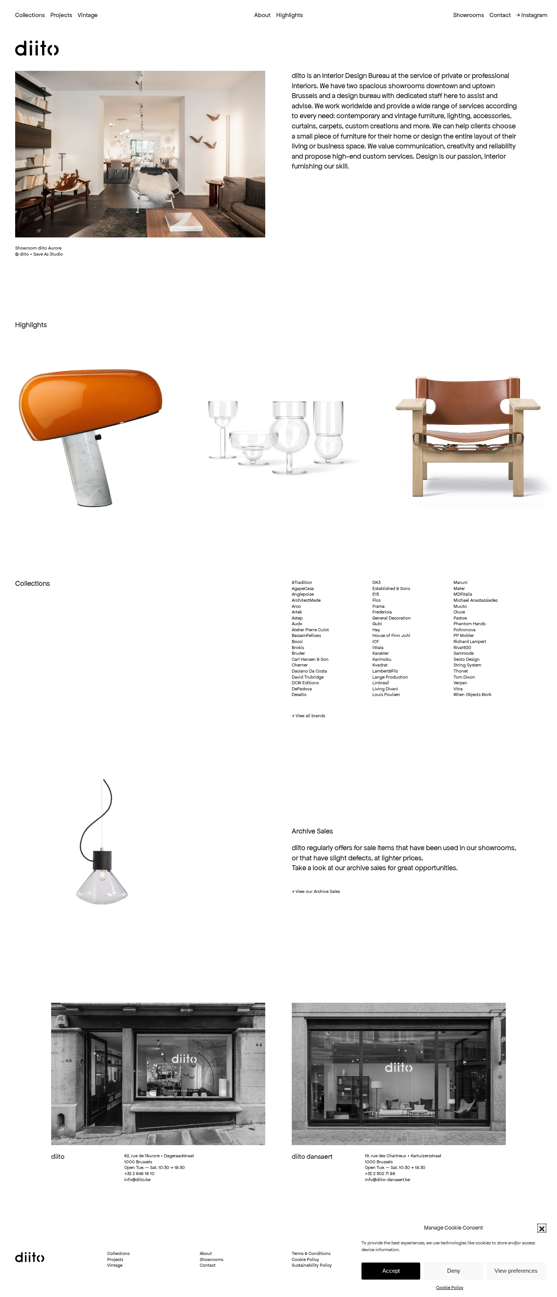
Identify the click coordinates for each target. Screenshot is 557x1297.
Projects (61, 15)
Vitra (458, 688)
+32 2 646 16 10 (139, 1173)
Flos (376, 600)
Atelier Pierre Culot (310, 629)
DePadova (302, 688)
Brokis (298, 647)
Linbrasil (380, 682)
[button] (542, 1228)
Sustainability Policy (312, 1265)
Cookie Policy (449, 1287)
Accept (391, 1271)
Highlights (31, 325)
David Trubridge (308, 676)
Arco (296, 606)
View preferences (516, 1271)
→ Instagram (532, 15)
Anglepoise (303, 594)
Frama (378, 606)
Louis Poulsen (386, 694)
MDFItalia (463, 594)
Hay (376, 629)
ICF (375, 641)
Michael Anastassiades (476, 600)
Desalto (299, 694)
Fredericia (382, 611)
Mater (459, 588)
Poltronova (465, 629)
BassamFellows (306, 635)
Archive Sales (312, 831)
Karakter (380, 653)
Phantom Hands (469, 623)
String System (467, 664)
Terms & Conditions (311, 1253)
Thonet (461, 670)
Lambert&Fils (385, 670)
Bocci (297, 641)
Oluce (459, 611)
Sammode (464, 653)
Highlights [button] (289, 15)
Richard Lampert (470, 641)
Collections (30, 15)
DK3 (376, 582)
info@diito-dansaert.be (387, 1179)
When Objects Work (472, 694)
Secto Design (467, 659)
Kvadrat (380, 664)
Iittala (377, 647)
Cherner (300, 664)
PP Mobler (464, 635)
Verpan (460, 682)
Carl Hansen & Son (310, 659)
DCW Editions (305, 682)
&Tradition (302, 582)
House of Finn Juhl (391, 635)
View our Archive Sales (318, 891)
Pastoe (460, 617)
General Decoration (391, 617)
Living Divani (385, 688)
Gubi (377, 623)
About (206, 1253)
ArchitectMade (306, 600)
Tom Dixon (464, 676)
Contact (500, 15)
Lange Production (390, 676)
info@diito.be (137, 1179)
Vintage (88, 15)
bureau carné (130, 1293)
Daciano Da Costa (309, 670)
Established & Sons (391, 588)
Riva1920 (462, 647)
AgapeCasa (303, 588)
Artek (297, 611)
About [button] (262, 15)
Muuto (460, 606)
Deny (453, 1271)
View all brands (310, 715)
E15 (375, 594)
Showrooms (468, 15)
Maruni (461, 582)
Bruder (298, 653)
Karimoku (381, 659)
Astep (297, 617)
